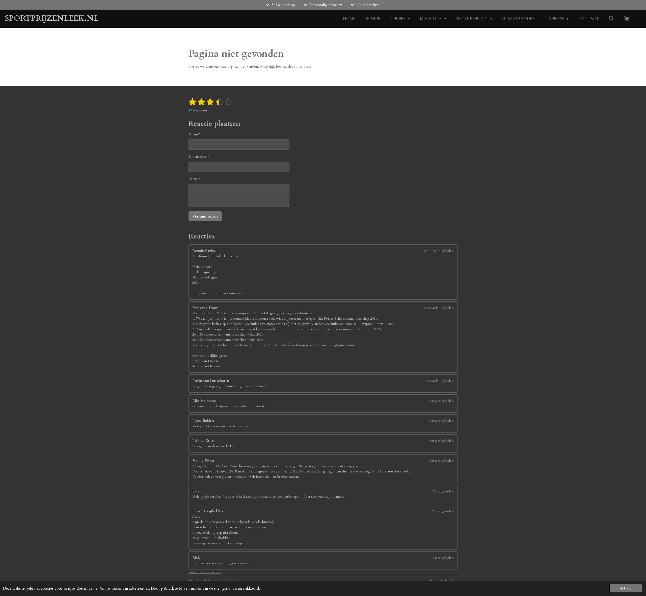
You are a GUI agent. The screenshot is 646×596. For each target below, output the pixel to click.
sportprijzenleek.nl (51, 18)
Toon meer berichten (205, 572)
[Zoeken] (611, 18)
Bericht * (195, 178)
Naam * (194, 134)
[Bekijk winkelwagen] (626, 19)
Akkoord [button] (626, 588)
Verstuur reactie (205, 216)
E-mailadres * (199, 156)
